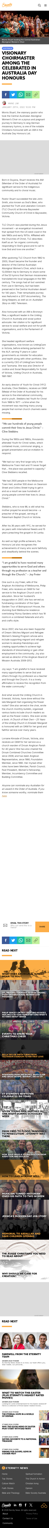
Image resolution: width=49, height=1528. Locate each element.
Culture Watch (8, 1483)
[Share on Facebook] (5, 94)
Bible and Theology (11, 1493)
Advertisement (38, 173)
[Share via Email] (28, 94)
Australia (7, 48)
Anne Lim (13, 103)
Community (8, 1523)
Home (4, 1474)
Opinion (29, 1488)
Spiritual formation (34, 1474)
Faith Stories (7, 1488)
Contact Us (8, 1518)
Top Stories (7, 1478)
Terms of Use (31, 1518)
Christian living (32, 1483)
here (4, 796)
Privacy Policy (32, 1514)
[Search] (39, 5)
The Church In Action (35, 1478)
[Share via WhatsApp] (20, 94)
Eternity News (17, 1468)
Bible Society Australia (36, 1493)
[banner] (7, 5)
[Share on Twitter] (13, 94)
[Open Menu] (45, 5)
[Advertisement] (24, 157)
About (5, 1513)
